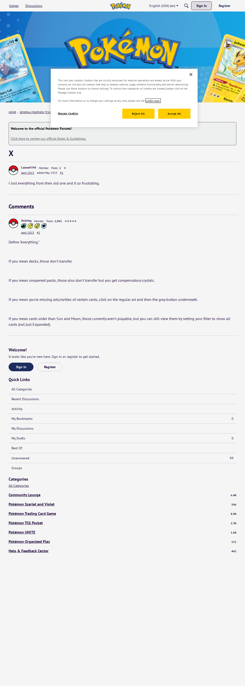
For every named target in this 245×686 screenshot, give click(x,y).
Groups (16, 468)
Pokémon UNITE (122, 532)
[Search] (186, 5)
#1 (61, 172)
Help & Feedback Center (122, 550)
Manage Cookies (68, 113)
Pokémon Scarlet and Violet (122, 504)
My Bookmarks (122, 418)
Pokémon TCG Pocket (122, 522)
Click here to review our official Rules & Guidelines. (48, 138)
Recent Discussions (25, 399)
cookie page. (153, 100)
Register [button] (50, 367)
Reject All (138, 113)
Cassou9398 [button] (28, 167)
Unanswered (122, 458)
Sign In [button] (21, 367)
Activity (16, 409)
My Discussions (22, 428)
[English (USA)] (120, 6)
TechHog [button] (26, 220)
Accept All (174, 113)
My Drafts (122, 438)
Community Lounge (122, 494)
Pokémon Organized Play (122, 541)
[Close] (191, 74)
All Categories (21, 389)
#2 (38, 232)
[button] (13, 170)
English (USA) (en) (162, 6)
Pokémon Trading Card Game (122, 513)
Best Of (16, 448)
